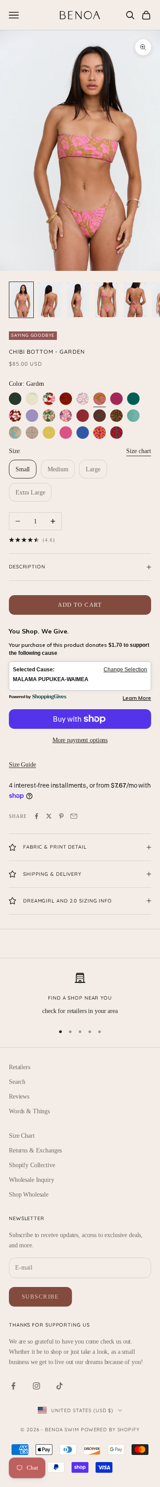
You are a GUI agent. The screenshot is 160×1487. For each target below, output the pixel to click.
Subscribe (40, 1296)
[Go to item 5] (135, 300)
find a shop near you (80, 998)
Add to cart (80, 604)
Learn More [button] (137, 697)
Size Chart (22, 1135)
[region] (80, 994)
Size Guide (22, 764)
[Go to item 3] (78, 300)
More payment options (80, 740)
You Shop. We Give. (39, 631)
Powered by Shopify (110, 1429)
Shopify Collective (32, 1165)
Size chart (138, 451)
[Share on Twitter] (48, 816)
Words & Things (29, 1111)
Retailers (19, 1067)
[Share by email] (73, 816)
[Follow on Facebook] (13, 1385)
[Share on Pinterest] (61, 816)
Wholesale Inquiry (31, 1180)
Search (17, 1081)
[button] (80, 676)
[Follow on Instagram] (36, 1385)
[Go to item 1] (21, 300)
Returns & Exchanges (35, 1150)
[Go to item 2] (49, 300)
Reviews (19, 1096)
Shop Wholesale (28, 1194)
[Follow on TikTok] (59, 1385)
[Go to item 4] (106, 300)
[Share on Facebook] (36, 816)
